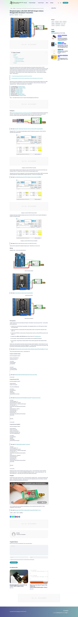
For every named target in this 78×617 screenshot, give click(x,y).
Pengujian (15, 62)
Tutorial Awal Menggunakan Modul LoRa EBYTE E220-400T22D (22, 76)
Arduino (53, 21)
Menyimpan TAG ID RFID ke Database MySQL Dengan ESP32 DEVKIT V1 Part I (28, 510)
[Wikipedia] (67, 612)
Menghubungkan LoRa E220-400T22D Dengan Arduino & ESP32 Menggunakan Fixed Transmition (27, 78)
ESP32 (61, 21)
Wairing (15, 55)
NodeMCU (21, 512)
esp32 (14, 512)
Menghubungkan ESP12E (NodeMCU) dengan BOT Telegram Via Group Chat (27, 397)
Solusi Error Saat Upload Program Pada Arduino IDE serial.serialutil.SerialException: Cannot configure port (38, 586)
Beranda (25, 2)
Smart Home (62, 25)
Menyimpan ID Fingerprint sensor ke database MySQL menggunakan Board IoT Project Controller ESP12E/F (63, 39)
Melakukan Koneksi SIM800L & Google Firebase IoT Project (63, 52)
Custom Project (41, 2)
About (47, 2)
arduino (11, 512)
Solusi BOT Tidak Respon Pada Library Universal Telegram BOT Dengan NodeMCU (29, 128)
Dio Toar (18, 533)
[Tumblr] (63, 612)
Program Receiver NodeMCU (19, 61)
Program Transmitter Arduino (19, 58)
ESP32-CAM (64, 21)
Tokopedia (20, 86)
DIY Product (56, 21)
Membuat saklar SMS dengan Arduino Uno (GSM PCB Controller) (26, 243)
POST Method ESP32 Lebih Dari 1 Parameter (22, 444)
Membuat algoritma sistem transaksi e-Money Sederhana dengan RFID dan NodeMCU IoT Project (31, 349)
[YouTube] (66, 612)
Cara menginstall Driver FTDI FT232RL (58, 33)
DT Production (18, 611)
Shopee (23, 86)
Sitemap (51, 2)
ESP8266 (53, 23)
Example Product (58, 23)
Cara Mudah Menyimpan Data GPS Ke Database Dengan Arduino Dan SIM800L (28, 177)
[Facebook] (53, 612)
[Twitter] (65, 612)
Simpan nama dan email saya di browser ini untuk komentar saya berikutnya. (22, 559)
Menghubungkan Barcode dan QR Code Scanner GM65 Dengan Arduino (18, 585)
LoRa (17, 512)
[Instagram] (55, 612)
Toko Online (65, 2)
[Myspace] (59, 612)
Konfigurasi (15, 54)
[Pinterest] (61, 612)
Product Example (32, 2)
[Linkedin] (58, 612)
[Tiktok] (56, 612)
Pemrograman (16, 57)
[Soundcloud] (62, 612)
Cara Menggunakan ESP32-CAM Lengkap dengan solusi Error (63, 59)
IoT (62, 49)
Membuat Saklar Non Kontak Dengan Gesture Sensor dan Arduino (26, 374)
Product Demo (58, 25)
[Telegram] (57, 612)
